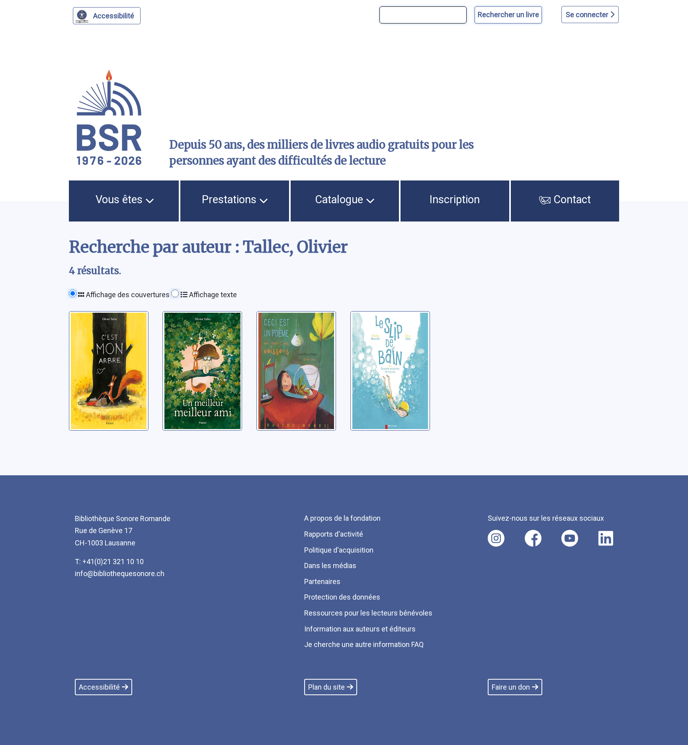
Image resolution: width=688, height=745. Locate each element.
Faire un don (511, 687)
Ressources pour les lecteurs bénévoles (368, 613)
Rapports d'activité (333, 534)
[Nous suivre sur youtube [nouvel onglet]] (569, 538)
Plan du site (326, 687)
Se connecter (588, 14)
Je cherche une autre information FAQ (364, 644)
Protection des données (342, 597)
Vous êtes (120, 199)
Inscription (455, 199)
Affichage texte (212, 294)
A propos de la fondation (342, 518)
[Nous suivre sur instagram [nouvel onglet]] (496, 538)
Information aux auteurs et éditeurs (360, 629)
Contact (571, 199)
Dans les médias (330, 565)
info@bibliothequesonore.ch (119, 573)
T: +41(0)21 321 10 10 (109, 561)
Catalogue (340, 199)
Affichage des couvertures (127, 294)
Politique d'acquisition (338, 550)
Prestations (230, 199)
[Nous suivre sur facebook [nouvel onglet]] (533, 538)
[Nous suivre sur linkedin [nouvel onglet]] (605, 538)
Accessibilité (113, 16)
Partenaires (322, 581)
